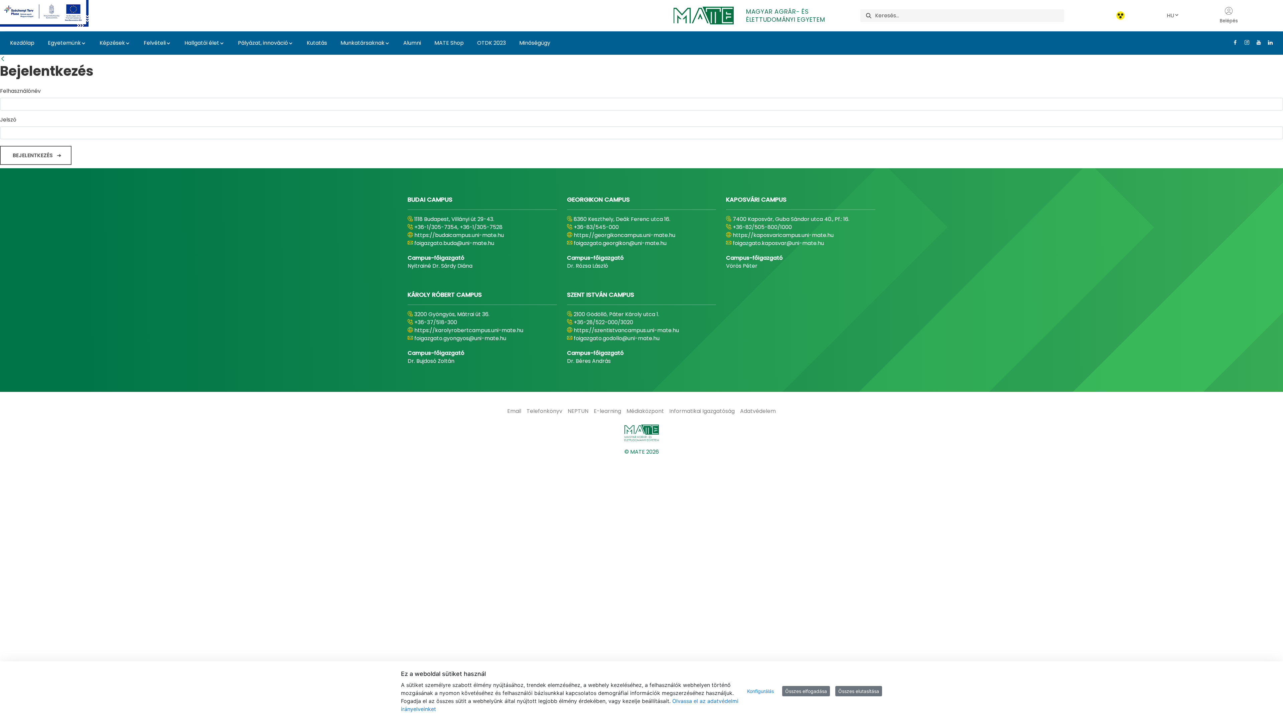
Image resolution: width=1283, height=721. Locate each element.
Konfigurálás (760, 691)
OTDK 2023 (491, 43)
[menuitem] (514, 411)
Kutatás (317, 43)
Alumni (412, 43)
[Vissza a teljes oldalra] (2, 59)
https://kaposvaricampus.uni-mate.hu (783, 235)
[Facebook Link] (1233, 42)
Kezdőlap (22, 43)
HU (1170, 15)
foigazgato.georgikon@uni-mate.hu (620, 243)
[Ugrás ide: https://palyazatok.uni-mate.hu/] (52, 13)
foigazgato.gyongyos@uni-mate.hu (460, 338)
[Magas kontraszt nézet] (1120, 15)
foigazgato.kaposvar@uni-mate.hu (778, 243)
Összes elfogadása (806, 691)
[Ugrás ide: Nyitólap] (641, 433)
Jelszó (8, 120)
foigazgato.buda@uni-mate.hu (454, 243)
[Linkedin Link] (1268, 42)
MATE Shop (449, 43)
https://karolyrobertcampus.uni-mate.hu (468, 330)
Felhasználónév (20, 91)
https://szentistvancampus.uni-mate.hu (626, 330)
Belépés (1229, 20)
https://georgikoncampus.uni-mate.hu (624, 235)
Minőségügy (534, 43)
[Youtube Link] (1256, 42)
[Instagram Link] (1244, 42)
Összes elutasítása (858, 691)
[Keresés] (868, 15)
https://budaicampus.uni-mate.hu (459, 235)
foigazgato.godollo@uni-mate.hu (617, 338)
